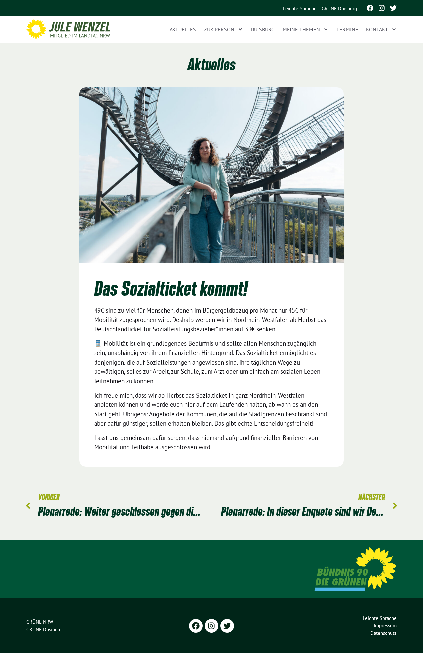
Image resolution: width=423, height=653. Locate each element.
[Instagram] (381, 8)
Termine (347, 29)
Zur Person (219, 29)
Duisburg (263, 29)
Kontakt (377, 29)
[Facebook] (370, 8)
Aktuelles (183, 29)
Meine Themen (301, 29)
